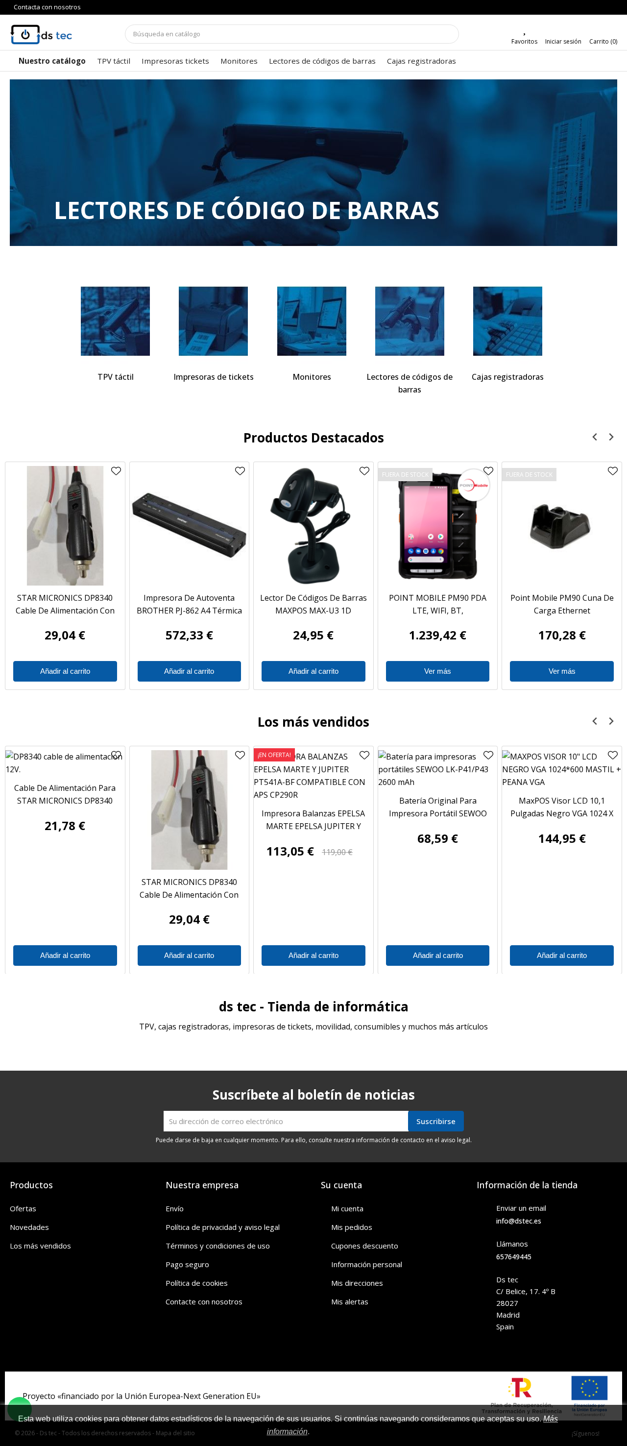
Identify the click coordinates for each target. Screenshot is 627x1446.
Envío (175, 1208)
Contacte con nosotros (204, 1301)
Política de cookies (197, 1283)
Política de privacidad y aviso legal (223, 1227)
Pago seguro (187, 1264)
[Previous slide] (595, 437)
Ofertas (23, 1208)
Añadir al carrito (65, 671)
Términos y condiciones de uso (218, 1245)
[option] (313, 162)
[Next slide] (610, 437)
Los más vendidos (40, 1245)
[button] (55, 162)
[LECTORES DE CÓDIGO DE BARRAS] (313, 171)
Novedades (29, 1227)
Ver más (437, 671)
